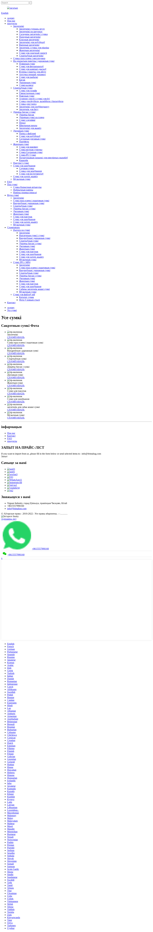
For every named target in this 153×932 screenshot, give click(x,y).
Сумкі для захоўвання (24, 165)
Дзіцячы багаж (26, 114)
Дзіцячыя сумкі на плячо (31, 117)
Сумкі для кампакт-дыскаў (32, 69)
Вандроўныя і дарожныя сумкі (28, 203)
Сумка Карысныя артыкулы (27, 187)
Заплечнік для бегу (28, 109)
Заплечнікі (18, 26)
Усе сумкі (12, 310)
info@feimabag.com (16, 508)
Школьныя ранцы (28, 125)
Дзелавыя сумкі (21, 131)
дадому (10, 18)
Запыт (4, 456)
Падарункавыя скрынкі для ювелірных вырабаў (43, 157)
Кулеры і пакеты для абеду (32, 72)
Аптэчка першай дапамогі (32, 74)
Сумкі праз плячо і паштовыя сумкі (31, 200)
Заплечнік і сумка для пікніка (34, 47)
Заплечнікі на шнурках (30, 31)
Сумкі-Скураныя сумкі (30, 152)
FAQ (9, 182)
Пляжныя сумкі (27, 63)
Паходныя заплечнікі (29, 37)
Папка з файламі (27, 133)
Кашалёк (23, 160)
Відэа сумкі (13, 195)
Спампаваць (13, 227)
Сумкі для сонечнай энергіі (33, 53)
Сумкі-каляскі (26, 85)
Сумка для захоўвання (30, 171)
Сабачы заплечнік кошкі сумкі (34, 289)
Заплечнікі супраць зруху (32, 29)
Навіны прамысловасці (25, 192)
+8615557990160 (40, 548)
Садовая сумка (26, 168)
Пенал (22, 122)
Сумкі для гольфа (28, 90)
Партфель (24, 141)
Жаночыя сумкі (21, 144)
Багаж (22, 80)
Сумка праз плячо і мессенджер (29, 58)
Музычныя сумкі (21, 179)
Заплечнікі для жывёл (30, 128)
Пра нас (11, 21)
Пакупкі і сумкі (21, 163)
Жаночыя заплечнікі (29, 50)
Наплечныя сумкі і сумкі (31, 235)
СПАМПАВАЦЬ (16, 337)
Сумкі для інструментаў (31, 173)
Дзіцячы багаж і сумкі (24, 112)
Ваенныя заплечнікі (29, 45)
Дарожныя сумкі (27, 82)
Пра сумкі (12, 184)
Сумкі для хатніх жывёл (25, 176)
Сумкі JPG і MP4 (21, 262)
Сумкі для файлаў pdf (24, 294)
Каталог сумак (26, 297)
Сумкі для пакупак (22, 216)
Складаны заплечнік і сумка (33, 34)
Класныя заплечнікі (29, 39)
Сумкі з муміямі (27, 120)
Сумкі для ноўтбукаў (29, 136)
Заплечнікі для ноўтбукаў (32, 42)
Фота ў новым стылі (29, 300)
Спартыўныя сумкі (22, 88)
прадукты (12, 23)
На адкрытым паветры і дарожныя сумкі (33, 61)
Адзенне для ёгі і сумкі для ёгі (34, 98)
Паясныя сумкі (26, 96)
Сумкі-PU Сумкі (27, 155)
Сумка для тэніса (27, 104)
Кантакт (11, 302)
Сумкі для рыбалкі (28, 77)
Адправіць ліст (8, 519)
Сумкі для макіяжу (28, 147)
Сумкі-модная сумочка (30, 149)
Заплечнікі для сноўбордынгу (34, 106)
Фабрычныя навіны (23, 190)
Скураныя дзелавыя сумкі (32, 139)
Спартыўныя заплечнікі (31, 55)
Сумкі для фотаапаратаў (31, 66)
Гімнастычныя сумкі (29, 93)
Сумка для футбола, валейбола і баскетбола (41, 101)
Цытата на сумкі (21, 230)
